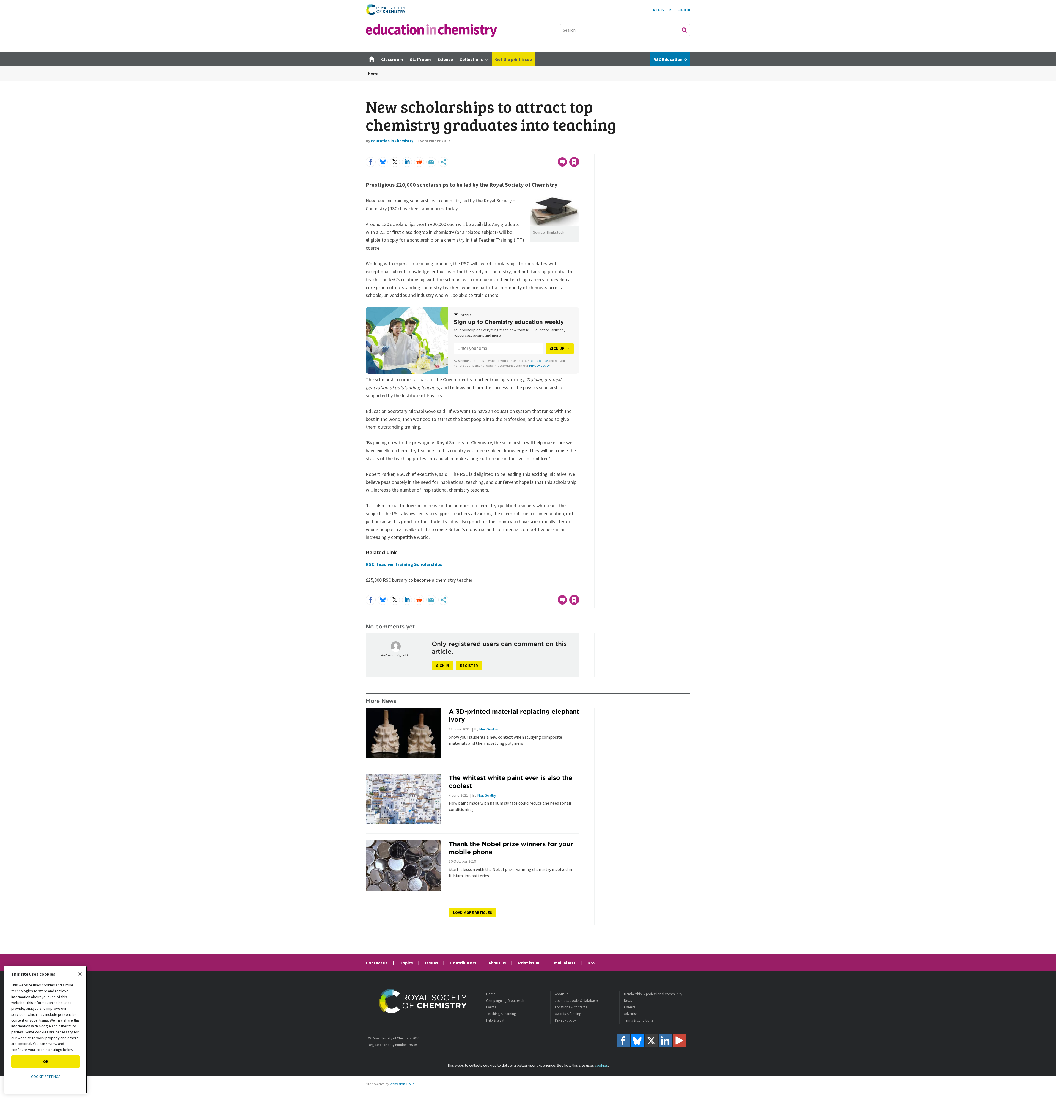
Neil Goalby (488, 729)
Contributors (463, 962)
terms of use (539, 360)
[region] (45, 1030)
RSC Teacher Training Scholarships (404, 564)
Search (684, 30)
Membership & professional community (653, 994)
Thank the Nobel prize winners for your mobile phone (511, 848)
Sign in (442, 665)
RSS (591, 962)
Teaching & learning (501, 1013)
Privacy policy (565, 1020)
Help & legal (495, 1020)
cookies (601, 1065)
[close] (578, 150)
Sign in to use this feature (553, 150)
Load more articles (472, 912)
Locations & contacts (571, 1007)
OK (45, 1061)
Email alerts (563, 962)
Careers (629, 1007)
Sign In (683, 10)
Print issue (528, 962)
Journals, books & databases (576, 1000)
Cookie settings (46, 1076)
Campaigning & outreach (505, 1000)
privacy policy (539, 365)
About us (497, 962)
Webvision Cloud (402, 1084)
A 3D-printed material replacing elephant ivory (514, 715)
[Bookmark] (574, 162)
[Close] (80, 974)
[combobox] (625, 30)
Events (491, 1007)
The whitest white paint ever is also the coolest (510, 782)
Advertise (630, 1013)
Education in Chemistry (392, 140)
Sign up (557, 348)
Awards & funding (568, 1013)
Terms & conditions (638, 1020)
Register (662, 10)
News (373, 73)
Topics (406, 962)
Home (490, 994)
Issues (431, 962)
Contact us (377, 962)
